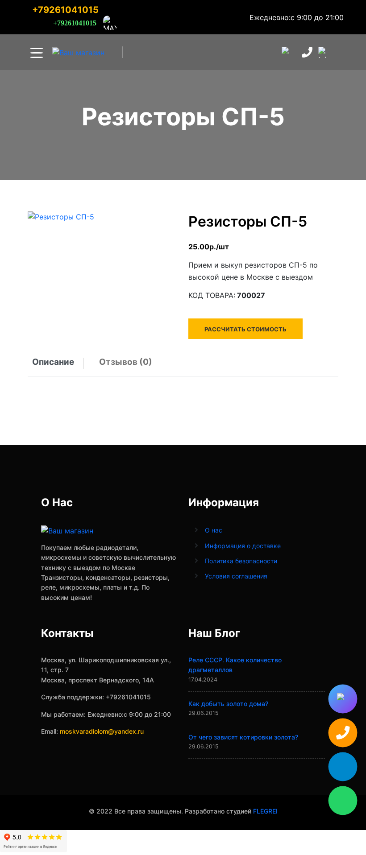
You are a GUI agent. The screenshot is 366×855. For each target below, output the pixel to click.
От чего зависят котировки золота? (243, 737)
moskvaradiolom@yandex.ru (102, 731)
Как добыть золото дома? (228, 703)
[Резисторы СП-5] (61, 216)
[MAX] (343, 699)
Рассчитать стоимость (245, 329)
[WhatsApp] (343, 800)
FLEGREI (265, 811)
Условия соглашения (236, 576)
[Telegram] (343, 766)
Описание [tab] (53, 362)
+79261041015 (65, 9)
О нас (213, 530)
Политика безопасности (241, 561)
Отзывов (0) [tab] (125, 362)
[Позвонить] (343, 733)
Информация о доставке (243, 545)
